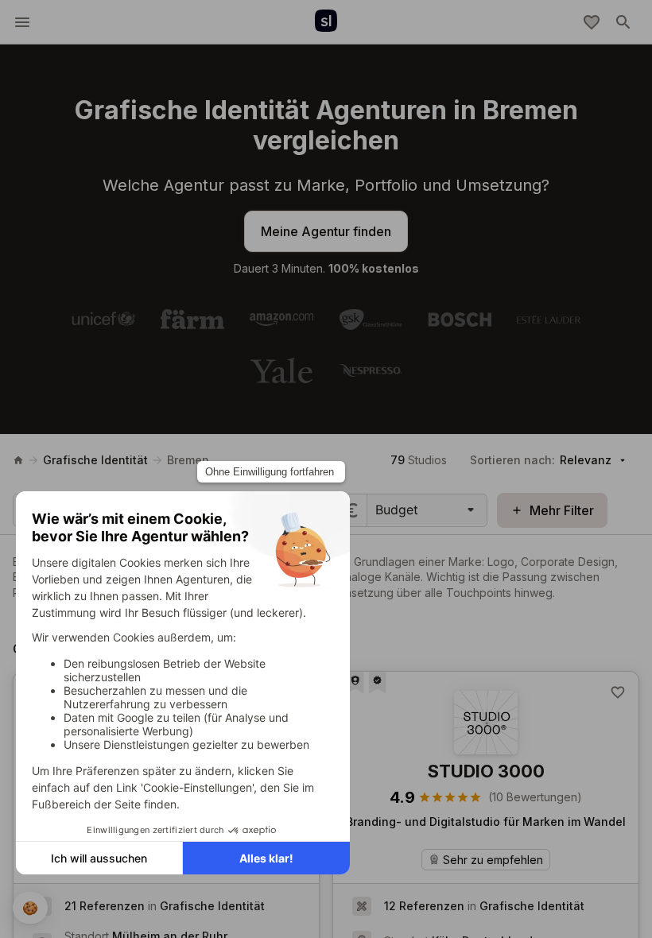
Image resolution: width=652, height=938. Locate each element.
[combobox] (377, 509)
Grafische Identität (95, 460)
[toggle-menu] (22, 22)
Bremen (188, 460)
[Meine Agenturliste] (591, 22)
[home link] (18, 460)
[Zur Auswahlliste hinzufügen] (617, 692)
